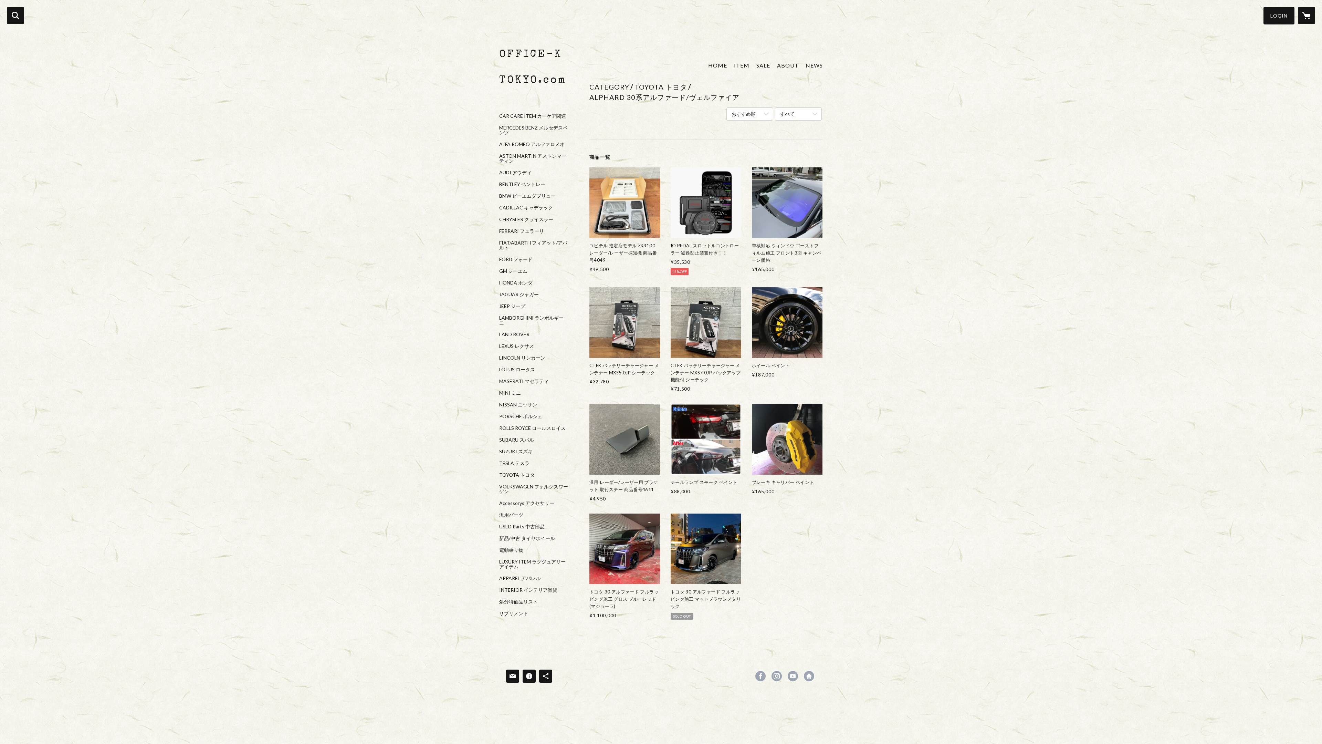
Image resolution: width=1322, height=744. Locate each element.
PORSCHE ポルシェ (520, 416)
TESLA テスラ (514, 463)
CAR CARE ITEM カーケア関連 (532, 116)
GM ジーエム (513, 271)
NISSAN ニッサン (518, 404)
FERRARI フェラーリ (521, 231)
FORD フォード (516, 259)
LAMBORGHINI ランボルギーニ (531, 320)
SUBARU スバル (516, 439)
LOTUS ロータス (517, 369)
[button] (1278, 15)
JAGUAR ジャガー (519, 294)
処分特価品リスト (518, 601)
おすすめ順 (744, 114)
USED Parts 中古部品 (522, 526)
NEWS (814, 65)
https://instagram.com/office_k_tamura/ (777, 676)
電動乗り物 (511, 550)
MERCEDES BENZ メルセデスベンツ (533, 130)
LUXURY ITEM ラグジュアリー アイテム (532, 564)
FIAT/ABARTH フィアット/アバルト (533, 245)
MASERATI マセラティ (524, 381)
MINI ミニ (510, 393)
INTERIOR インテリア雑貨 (528, 590)
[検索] (15, 15)
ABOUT (788, 65)
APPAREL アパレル (520, 578)
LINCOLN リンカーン (522, 357)
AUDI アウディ (515, 172)
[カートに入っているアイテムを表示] (1306, 15)
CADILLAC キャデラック (526, 207)
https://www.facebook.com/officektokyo (760, 676)
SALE (763, 65)
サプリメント (513, 613)
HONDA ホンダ (516, 282)
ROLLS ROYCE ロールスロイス (532, 428)
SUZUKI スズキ (516, 451)
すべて (787, 114)
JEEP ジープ (512, 306)
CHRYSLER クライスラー (526, 219)
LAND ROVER (514, 334)
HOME (717, 65)
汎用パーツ (511, 515)
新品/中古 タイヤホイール (527, 538)
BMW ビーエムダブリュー (527, 196)
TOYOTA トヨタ (517, 475)
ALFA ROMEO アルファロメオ (532, 144)
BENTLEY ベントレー (522, 184)
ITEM (741, 65)
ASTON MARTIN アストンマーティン (532, 158)
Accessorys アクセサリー (526, 503)
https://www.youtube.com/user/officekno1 (793, 676)
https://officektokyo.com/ (809, 676)
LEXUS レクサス (516, 346)
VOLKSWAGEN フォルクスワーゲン (533, 489)
